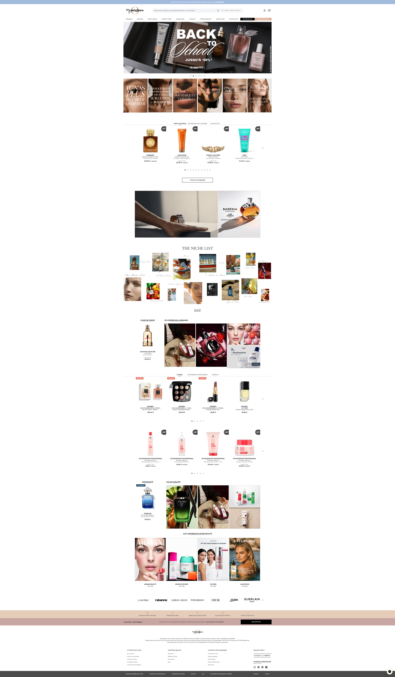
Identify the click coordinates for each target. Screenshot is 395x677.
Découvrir (150, 586)
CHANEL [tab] (179, 375)
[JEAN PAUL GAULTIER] (197, 47)
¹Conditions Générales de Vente (134, 674)
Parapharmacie (205, 19)
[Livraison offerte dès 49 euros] (210, 95)
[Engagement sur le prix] (135, 96)
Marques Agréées (212, 656)
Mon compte (130, 653)
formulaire (257, 655)
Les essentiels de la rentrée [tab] (197, 124)
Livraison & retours (132, 659)
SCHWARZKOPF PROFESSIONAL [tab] (197, 375)
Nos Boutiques (212, 659)
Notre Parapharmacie (214, 662)
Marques (129, 19)
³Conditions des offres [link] (178, 674)
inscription (256, 622)
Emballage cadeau (132, 662)
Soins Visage (152, 19)
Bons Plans (171, 653)
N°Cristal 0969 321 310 (262, 661)
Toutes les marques (197, 180)
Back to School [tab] (180, 124)
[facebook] (258, 667)
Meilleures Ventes (172, 656)
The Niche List (247, 19)
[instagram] (255, 667)
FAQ (203, 674)
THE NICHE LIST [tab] (215, 124)
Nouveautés (233, 19)
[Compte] (265, 10)
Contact (193, 674)
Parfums (140, 19)
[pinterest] (262, 667)
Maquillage (180, 19)
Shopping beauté (174, 650)
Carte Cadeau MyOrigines (134, 665)
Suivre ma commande (133, 656)
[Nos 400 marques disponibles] (185, 95)
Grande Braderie (263, 19)
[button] (190, 76)
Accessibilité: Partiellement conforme (221, 674)
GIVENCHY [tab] (215, 375)
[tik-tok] (266, 667)
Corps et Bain (166, 19)
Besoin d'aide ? (259, 650)
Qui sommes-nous (213, 653)
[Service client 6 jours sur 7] (259, 95)
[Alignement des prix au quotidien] (160, 95)
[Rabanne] (161, 600)
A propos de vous (134, 650)
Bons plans (220, 19)
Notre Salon (211, 665)
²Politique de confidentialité (157, 674)
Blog (169, 662)
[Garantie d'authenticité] (235, 95)
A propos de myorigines (217, 650)
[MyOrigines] (134, 10)
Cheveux (192, 19)
